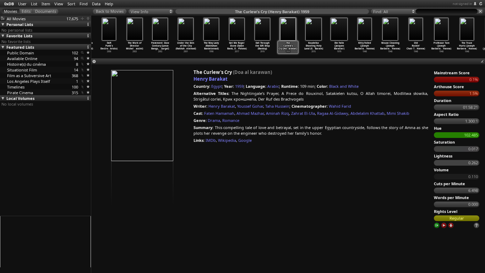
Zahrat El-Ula (303, 113)
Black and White (344, 86)
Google (245, 140)
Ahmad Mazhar (250, 113)
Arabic (273, 86)
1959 (239, 86)
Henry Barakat (211, 79)
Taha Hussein (277, 106)
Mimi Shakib (398, 113)
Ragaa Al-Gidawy (332, 113)
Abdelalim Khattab (367, 113)
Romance (230, 120)
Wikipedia (227, 140)
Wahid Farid (340, 106)
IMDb (211, 140)
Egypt (216, 86)
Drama (214, 120)
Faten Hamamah (219, 113)
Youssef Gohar (250, 106)
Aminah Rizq (277, 113)
